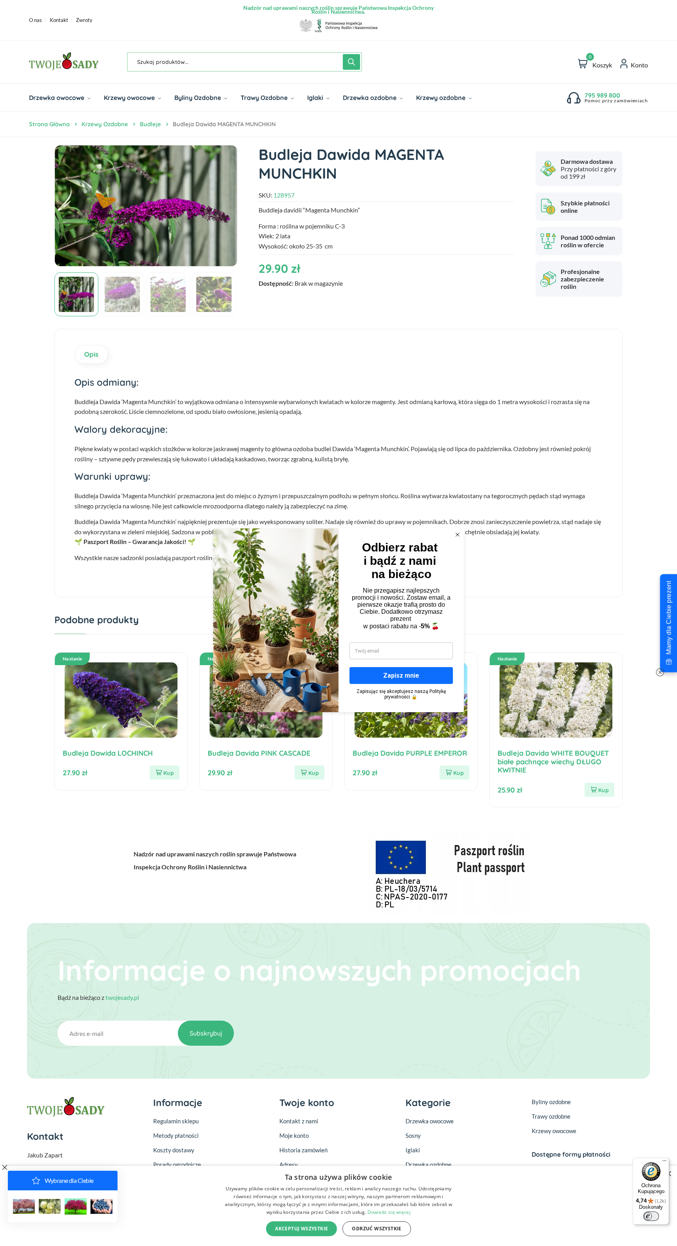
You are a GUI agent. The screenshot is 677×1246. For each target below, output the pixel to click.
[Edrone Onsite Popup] (338, 623)
